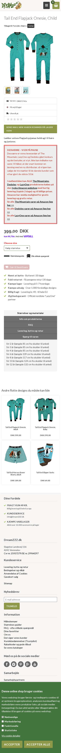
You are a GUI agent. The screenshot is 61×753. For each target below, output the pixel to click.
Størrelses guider (13, 624)
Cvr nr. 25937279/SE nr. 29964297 (21, 553)
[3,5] (17, 119)
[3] (15, 119)
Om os (7, 634)
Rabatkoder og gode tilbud (17, 644)
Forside (16, 26)
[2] (12, 119)
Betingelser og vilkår (14, 570)
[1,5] (10, 119)
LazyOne (24, 184)
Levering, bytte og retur (16, 567)
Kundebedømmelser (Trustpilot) (20, 641)
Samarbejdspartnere (14, 679)
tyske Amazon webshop (24, 187)
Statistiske (11, 730)
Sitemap (8, 583)
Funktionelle (11, 725)
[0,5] (7, 119)
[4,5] (20, 119)
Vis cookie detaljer (11, 735)
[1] (9, 119)
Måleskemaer (10, 621)
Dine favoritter (11, 631)
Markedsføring (13, 721)
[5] (22, 119)
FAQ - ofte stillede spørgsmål (19, 628)
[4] (19, 119)
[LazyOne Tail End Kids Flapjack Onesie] (30, 57)
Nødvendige (11, 717)
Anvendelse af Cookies (15, 573)
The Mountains (41, 181)
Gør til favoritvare (19, 267)
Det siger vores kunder (15, 637)
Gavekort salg (11, 576)
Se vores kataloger (13, 647)
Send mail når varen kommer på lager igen (29, 129)
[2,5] (14, 119)
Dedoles (11, 184)
